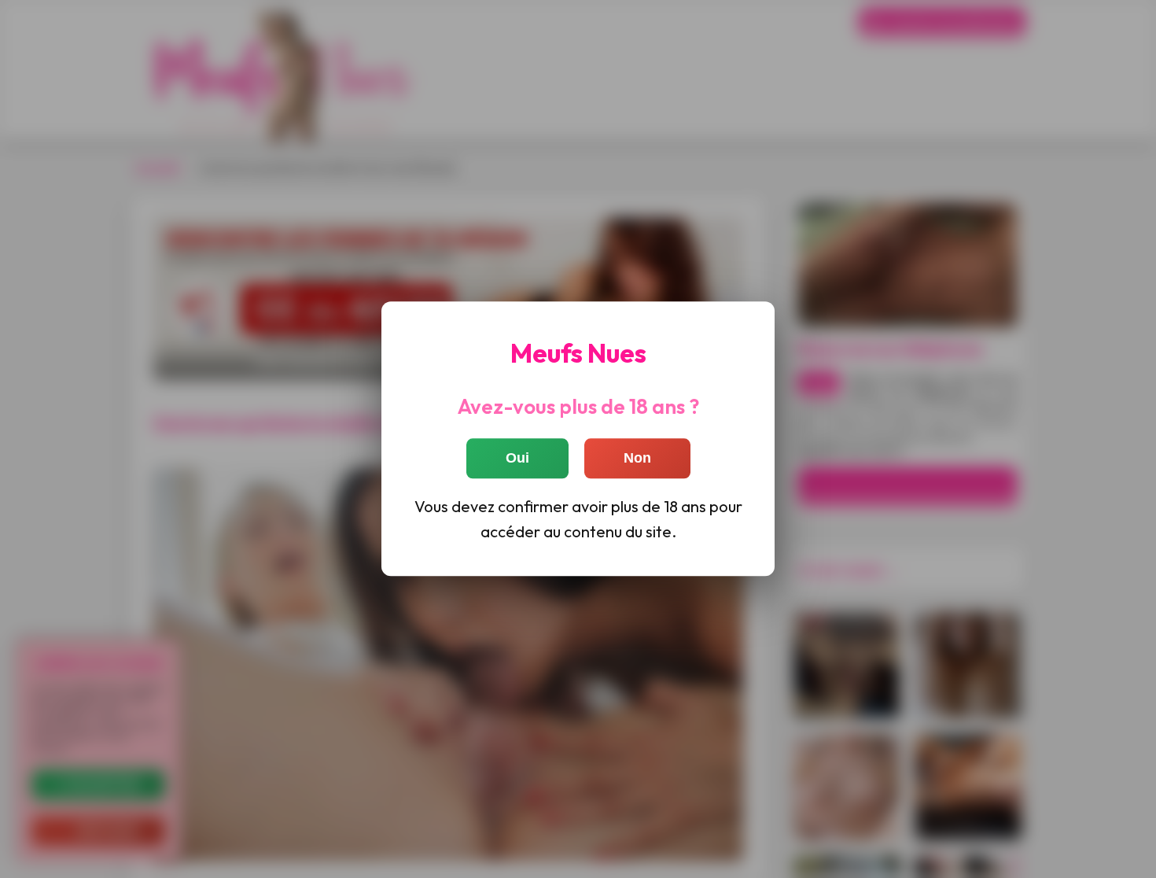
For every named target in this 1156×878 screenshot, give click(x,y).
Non (637, 459)
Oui (517, 459)
